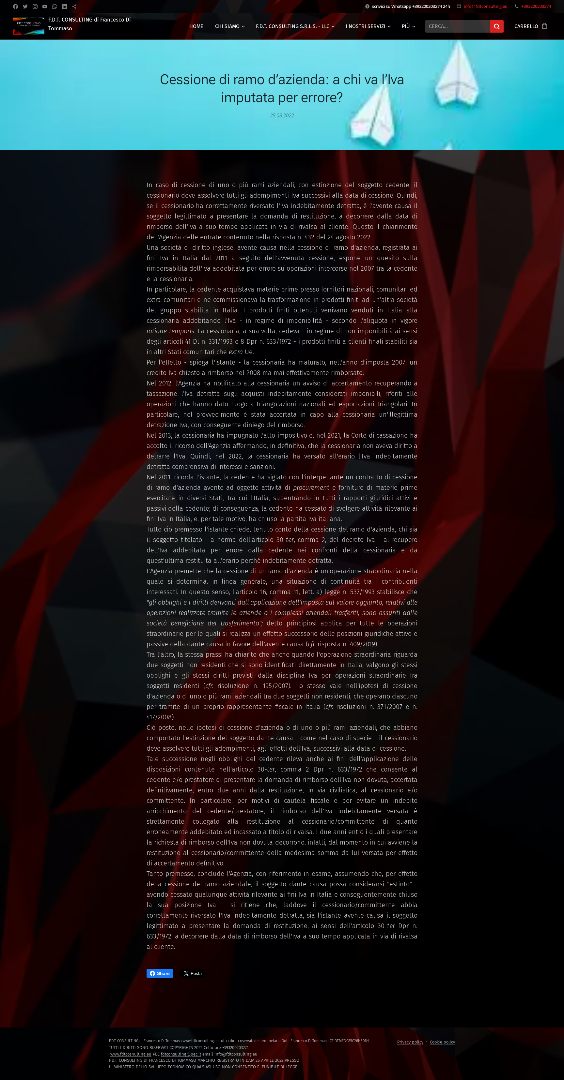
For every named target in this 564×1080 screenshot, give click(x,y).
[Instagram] (35, 6)
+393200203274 (536, 6)
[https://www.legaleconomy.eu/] (74, 6)
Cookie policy (442, 1042)
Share (163, 973)
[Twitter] (25, 6)
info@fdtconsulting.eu (486, 6)
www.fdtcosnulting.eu (130, 1054)
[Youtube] (45, 6)
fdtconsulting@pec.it (181, 1054)
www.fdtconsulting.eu (201, 1041)
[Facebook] (15, 6)
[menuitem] (196, 26)
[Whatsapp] (55, 6)
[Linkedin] (64, 6)
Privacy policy (410, 1042)
